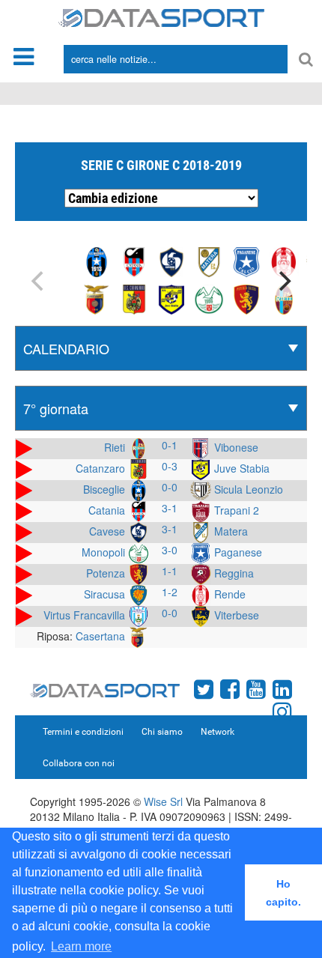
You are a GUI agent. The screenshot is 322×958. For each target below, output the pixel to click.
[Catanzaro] (134, 298)
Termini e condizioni (83, 732)
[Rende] (284, 260)
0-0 (169, 486)
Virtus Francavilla (85, 614)
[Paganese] (246, 260)
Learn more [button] (81, 946)
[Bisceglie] (96, 260)
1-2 (169, 591)
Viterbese (235, 614)
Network (217, 732)
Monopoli (105, 552)
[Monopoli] (209, 298)
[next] (283, 280)
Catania (108, 510)
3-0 (169, 549)
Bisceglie (105, 489)
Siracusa (106, 593)
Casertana (102, 635)
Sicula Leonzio (247, 489)
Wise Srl (163, 801)
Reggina (232, 573)
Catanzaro (102, 468)
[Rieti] (284, 298)
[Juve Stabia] (171, 298)
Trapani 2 (235, 510)
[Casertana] (96, 298)
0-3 (169, 465)
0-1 (169, 444)
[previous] (38, 280)
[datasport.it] (161, 16)
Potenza (107, 573)
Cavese (108, 531)
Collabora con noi (79, 763)
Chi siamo (162, 732)
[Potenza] (246, 298)
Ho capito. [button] (283, 893)
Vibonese (234, 447)
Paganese (236, 552)
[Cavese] (171, 260)
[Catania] (134, 260)
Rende (228, 593)
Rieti (116, 447)
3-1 (169, 507)
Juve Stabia (240, 468)
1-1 (169, 570)
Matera (229, 531)
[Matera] (209, 260)
